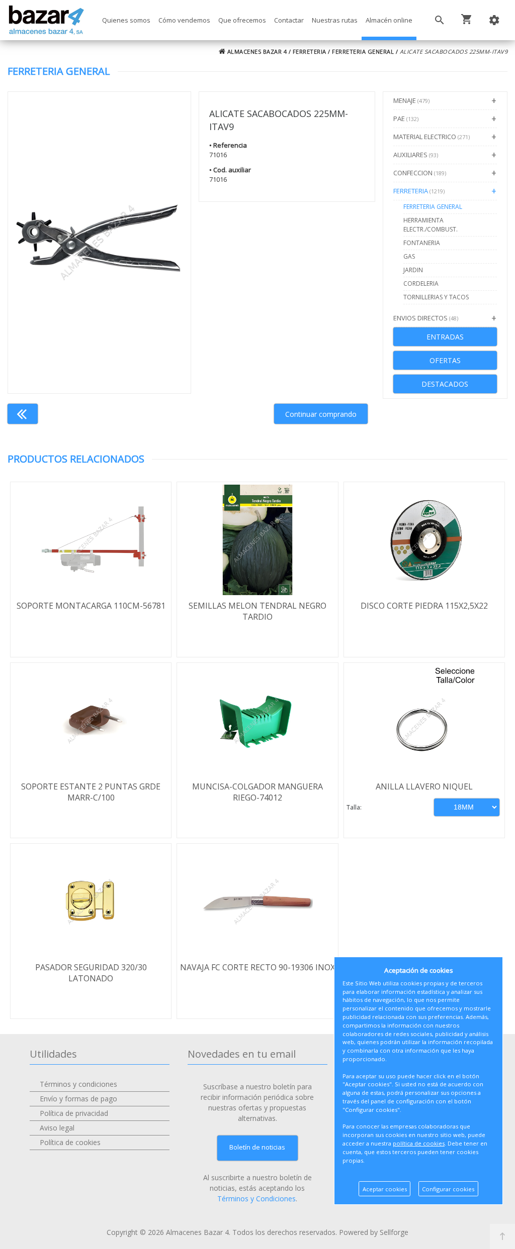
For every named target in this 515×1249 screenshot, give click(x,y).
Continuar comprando (321, 414)
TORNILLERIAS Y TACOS (436, 297)
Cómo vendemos (184, 20)
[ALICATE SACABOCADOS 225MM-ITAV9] (99, 242)
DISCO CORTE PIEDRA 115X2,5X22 (424, 605)
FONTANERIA (421, 243)
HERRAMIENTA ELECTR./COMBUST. (430, 225)
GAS (409, 256)
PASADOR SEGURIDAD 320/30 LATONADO (91, 973)
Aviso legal (57, 1127)
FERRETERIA (309, 51)
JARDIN (413, 270)
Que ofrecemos (242, 20)
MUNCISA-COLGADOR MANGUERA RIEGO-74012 (257, 792)
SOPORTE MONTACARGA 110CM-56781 (91, 605)
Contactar (289, 20)
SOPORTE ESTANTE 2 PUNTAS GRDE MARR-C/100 (90, 792)
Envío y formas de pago (78, 1098)
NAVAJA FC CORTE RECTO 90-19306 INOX (257, 967)
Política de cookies (70, 1142)
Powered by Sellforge (373, 1232)
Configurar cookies (448, 1189)
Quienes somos (126, 20)
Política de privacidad (74, 1113)
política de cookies (419, 1143)
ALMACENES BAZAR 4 (256, 51)
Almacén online (389, 20)
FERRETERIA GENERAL (363, 51)
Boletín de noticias (257, 1147)
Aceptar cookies (385, 1189)
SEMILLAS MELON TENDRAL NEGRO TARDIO (257, 611)
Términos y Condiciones (256, 1198)
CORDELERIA (421, 283)
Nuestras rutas (335, 20)
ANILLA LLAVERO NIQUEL (424, 786)
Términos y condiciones (78, 1084)
